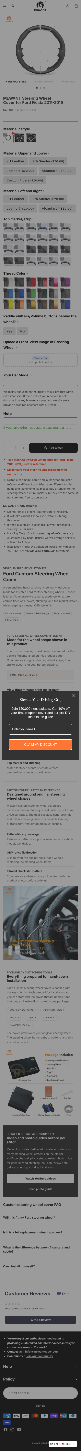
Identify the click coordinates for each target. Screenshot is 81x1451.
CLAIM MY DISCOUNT (40, 744)
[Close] (74, 695)
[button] (63, 1444)
